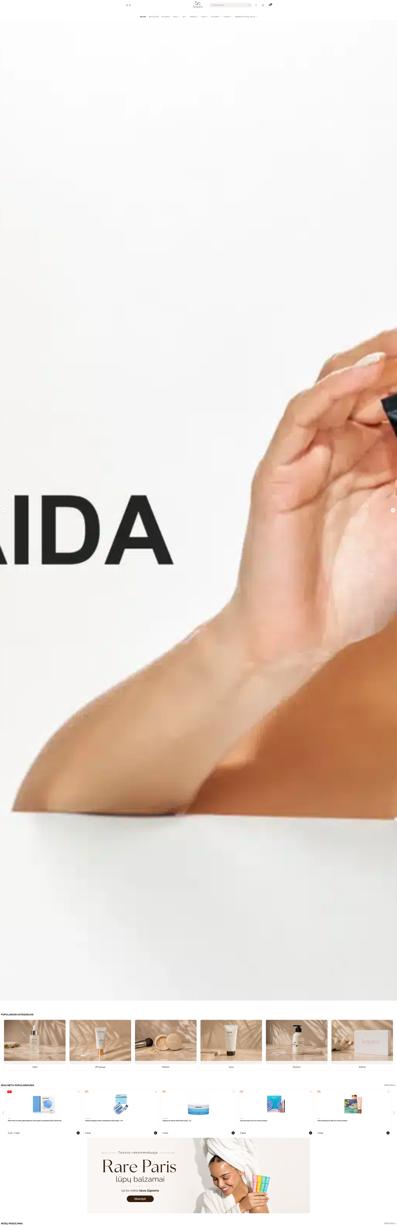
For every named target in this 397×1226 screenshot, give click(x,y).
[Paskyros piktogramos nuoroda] (263, 5)
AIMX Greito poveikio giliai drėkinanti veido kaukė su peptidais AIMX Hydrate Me (34, 1121)
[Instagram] (127, 5)
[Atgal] (3, 1113)
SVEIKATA (227, 17)
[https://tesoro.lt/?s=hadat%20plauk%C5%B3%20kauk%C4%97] (198, 510)
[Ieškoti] (249, 5)
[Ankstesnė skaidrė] (4, 510)
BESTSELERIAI (154, 17)
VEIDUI (175, 17)
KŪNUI (203, 17)
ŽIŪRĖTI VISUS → (390, 1085)
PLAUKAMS (215, 17)
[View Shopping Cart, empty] (269, 5)
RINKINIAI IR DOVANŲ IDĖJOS (245, 17)
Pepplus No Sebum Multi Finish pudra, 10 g (177, 1121)
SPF (183, 17)
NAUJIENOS (166, 17)
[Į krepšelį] (78, 1132)
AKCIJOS (143, 17)
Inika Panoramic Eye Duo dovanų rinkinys (253, 1121)
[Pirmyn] (394, 1113)
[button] (178, 17)
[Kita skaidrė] (393, 510)
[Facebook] (130, 5)
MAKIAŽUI (193, 17)
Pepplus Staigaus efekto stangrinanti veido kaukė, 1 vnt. (104, 1121)
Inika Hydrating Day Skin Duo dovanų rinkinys (332, 1121)
